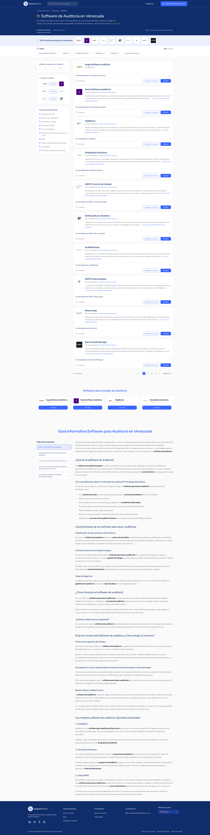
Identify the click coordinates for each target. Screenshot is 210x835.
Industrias (114, 53)
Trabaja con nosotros (70, 821)
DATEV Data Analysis (95, 279)
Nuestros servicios (100, 813)
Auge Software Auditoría (97, 64)
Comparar (54, 84)
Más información (59, 30)
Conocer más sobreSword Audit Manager (99, 354)
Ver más (59, 408)
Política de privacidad (163, 831)
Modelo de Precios (82, 53)
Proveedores (99, 809)
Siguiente (166, 373)
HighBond (90, 121)
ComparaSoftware (43, 11)
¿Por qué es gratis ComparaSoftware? (160, 30)
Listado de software (44, 30)
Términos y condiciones (148, 831)
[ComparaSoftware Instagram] (44, 822)
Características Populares (47, 53)
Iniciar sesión (98, 817)
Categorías (149, 4)
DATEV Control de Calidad (98, 184)
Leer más (116, 23)
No (60, 68)
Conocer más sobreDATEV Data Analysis (98, 290)
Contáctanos (131, 809)
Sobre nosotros (68, 813)
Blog (64, 817)
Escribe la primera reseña (107, 92)
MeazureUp (91, 310)
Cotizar (165, 81)
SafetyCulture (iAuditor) (97, 215)
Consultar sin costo (151, 81)
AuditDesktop (92, 247)
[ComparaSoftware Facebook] (39, 822)
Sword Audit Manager (96, 342)
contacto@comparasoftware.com (139, 813)
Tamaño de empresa (132, 53)
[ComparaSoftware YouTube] (34, 822)
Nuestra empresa (69, 809)
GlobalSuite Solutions (96, 152)
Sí (45, 68)
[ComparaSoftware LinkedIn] (30, 822)
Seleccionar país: (164, 807)
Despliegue (99, 53)
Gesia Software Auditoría (98, 89)
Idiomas (65, 53)
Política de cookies (176, 831)
